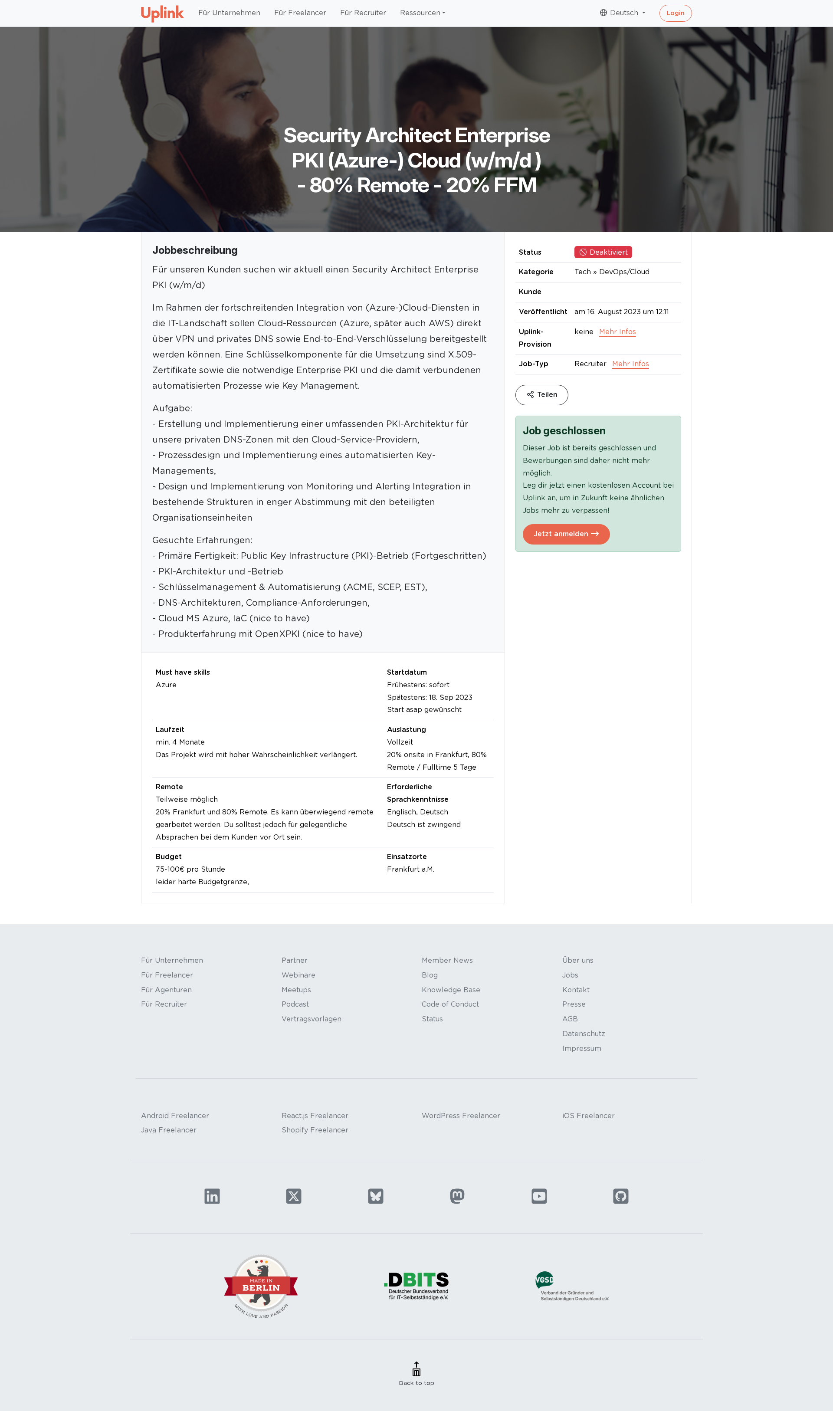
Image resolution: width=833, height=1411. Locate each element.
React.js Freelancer (315, 1116)
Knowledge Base (451, 990)
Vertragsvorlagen (311, 1019)
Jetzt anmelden (562, 534)
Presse (574, 1004)
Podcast (295, 1004)
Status (432, 1019)
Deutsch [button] (624, 13)
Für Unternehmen (229, 13)
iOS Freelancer (588, 1116)
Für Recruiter (363, 13)
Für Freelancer (300, 13)
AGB (570, 1019)
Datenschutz (583, 1034)
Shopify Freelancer (315, 1130)
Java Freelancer (169, 1130)
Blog (430, 975)
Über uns (578, 960)
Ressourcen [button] (420, 13)
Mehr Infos (617, 332)
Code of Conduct (450, 1004)
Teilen (546, 394)
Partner (295, 960)
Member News (447, 960)
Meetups (296, 990)
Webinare (298, 975)
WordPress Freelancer (461, 1116)
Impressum (581, 1048)
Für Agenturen (166, 990)
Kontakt (576, 990)
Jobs (570, 975)
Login (676, 13)
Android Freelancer (175, 1116)
